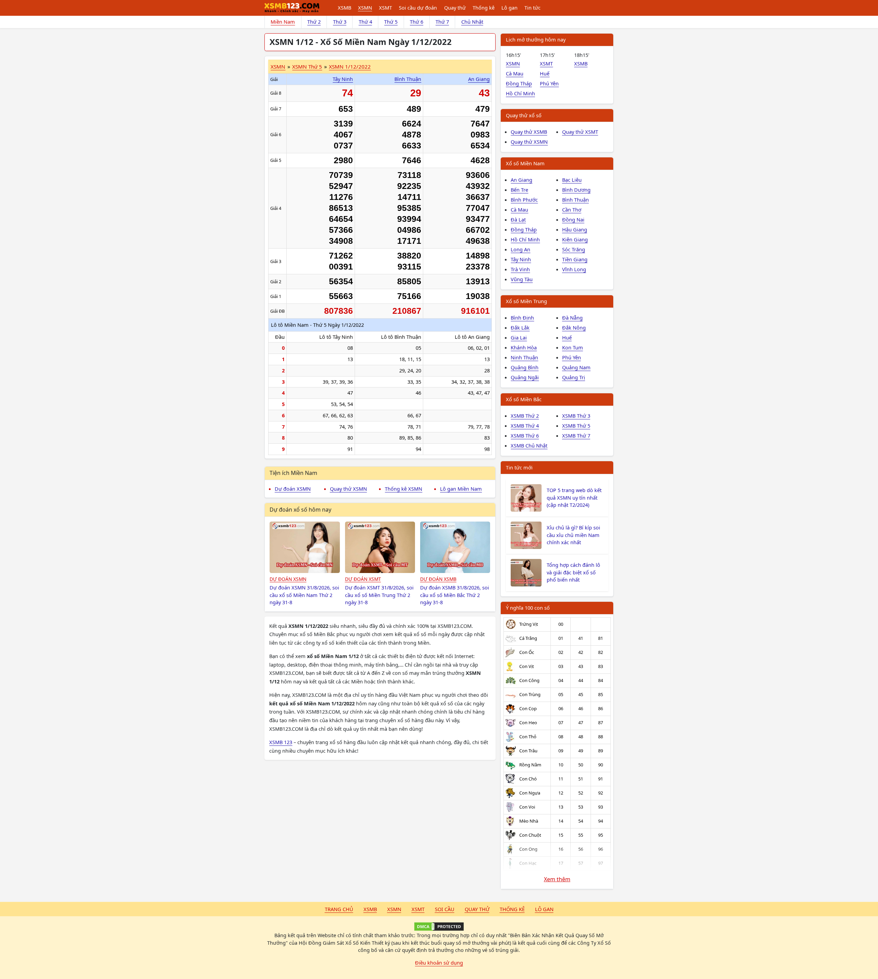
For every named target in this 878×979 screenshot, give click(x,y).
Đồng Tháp (519, 83)
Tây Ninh (343, 78)
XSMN (365, 7)
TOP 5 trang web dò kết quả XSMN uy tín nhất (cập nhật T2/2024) (574, 498)
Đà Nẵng (572, 317)
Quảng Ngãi (525, 377)
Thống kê (484, 7)
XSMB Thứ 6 (525, 435)
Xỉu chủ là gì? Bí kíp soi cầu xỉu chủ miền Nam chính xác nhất (573, 535)
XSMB (344, 7)
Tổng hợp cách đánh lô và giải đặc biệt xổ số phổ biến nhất (573, 572)
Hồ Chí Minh (520, 93)
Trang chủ (339, 909)
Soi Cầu (444, 909)
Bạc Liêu (572, 179)
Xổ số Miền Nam (525, 163)
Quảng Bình (524, 367)
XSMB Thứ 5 (576, 425)
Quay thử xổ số (524, 115)
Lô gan (509, 7)
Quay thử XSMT (580, 131)
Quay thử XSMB (529, 131)
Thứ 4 (365, 21)
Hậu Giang (574, 229)
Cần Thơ (571, 209)
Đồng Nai (573, 219)
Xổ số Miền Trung (526, 301)
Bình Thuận (407, 78)
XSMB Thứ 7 (576, 435)
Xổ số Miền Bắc (524, 399)
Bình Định (522, 317)
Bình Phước (524, 199)
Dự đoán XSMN (293, 488)
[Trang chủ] (291, 8)
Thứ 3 (339, 21)
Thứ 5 (391, 21)
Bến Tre (519, 189)
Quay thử (455, 7)
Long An (520, 249)
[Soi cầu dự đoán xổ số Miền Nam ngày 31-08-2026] (305, 547)
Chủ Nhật (472, 21)
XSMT (385, 7)
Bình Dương (576, 189)
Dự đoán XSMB (438, 579)
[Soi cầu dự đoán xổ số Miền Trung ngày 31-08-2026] (380, 547)
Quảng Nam (576, 367)
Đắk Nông (574, 327)
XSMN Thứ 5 (307, 66)
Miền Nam (283, 21)
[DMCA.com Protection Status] (439, 926)
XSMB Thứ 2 (525, 415)
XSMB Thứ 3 (576, 415)
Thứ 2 (314, 21)
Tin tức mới (519, 467)
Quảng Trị (573, 377)
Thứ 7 (442, 21)
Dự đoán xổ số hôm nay (300, 509)
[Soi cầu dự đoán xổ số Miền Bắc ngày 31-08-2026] (455, 547)
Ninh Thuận (524, 357)
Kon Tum (572, 347)
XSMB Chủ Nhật (529, 445)
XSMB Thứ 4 (525, 425)
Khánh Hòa (524, 347)
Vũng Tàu (522, 279)
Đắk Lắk (520, 327)
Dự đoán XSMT (363, 579)
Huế (544, 73)
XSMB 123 (280, 742)
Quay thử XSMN (348, 488)
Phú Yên (549, 83)
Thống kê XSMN (403, 488)
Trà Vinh (520, 269)
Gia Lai (519, 337)
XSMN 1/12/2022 (350, 66)
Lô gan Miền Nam (461, 488)
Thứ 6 (416, 21)
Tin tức (532, 7)
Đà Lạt (518, 219)
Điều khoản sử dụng (439, 962)
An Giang (479, 78)
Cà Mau (514, 73)
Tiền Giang (575, 259)
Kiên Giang (575, 239)
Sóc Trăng (573, 249)
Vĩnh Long (574, 269)
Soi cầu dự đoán (418, 7)
